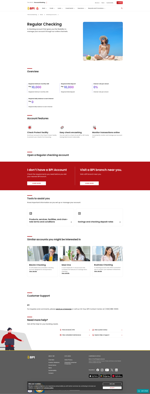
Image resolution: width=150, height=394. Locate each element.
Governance (52, 365)
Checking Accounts (51, 14)
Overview (51, 360)
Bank (41, 14)
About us (97, 2)
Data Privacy (68, 360)
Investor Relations (53, 362)
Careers (50, 373)
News (103, 2)
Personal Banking (32, 14)
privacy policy (48, 388)
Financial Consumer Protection (71, 363)
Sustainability (110, 2)
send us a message (64, 309)
